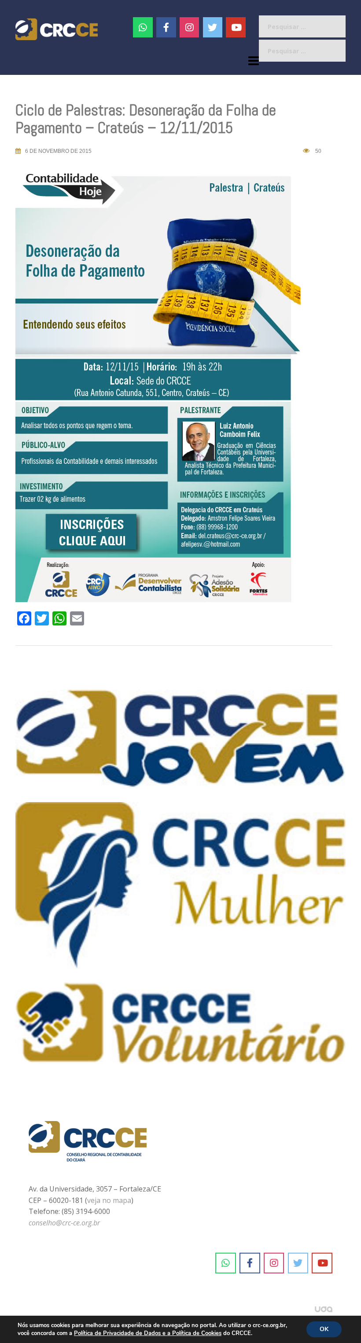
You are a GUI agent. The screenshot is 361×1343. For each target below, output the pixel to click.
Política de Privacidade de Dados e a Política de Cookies (147, 1333)
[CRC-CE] (56, 28)
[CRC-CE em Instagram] (274, 1263)
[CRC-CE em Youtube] (236, 27)
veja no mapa (109, 1200)
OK (324, 1329)
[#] (189, 27)
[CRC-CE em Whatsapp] (143, 27)
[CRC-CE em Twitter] (213, 27)
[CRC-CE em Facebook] (166, 27)
